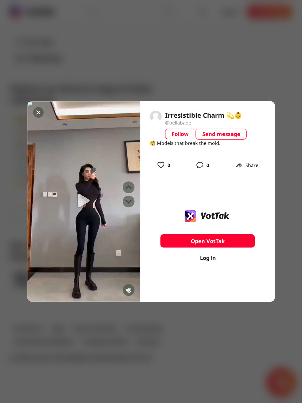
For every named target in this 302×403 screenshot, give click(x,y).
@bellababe (178, 122)
